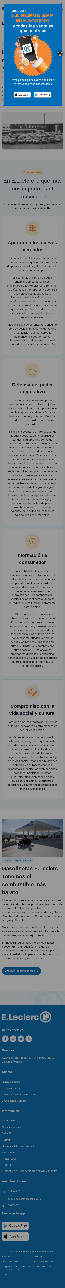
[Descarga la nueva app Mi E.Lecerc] (32, 54)
